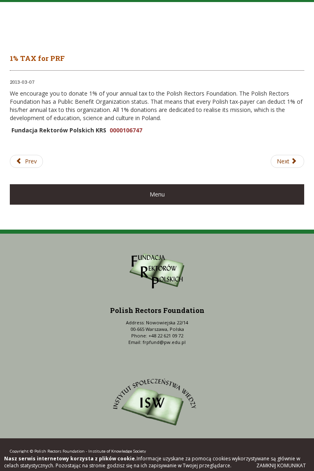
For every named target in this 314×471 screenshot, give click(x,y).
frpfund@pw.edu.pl (164, 342)
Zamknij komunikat (281, 465)
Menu (157, 194)
